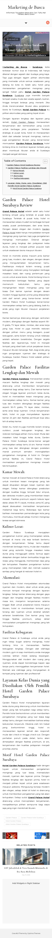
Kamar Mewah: (18, 171)
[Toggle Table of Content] (44, 161)
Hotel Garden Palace (13, 821)
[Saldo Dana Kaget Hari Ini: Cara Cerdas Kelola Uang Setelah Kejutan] (43, 835)
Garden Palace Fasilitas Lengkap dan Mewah (27, 168)
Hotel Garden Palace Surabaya (17, 824)
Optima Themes (33, 933)
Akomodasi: (18, 176)
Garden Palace (11, 818)
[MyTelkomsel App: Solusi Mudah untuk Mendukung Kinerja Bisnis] (8, 835)
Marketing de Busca (26, 7)
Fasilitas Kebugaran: (21, 178)
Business (12, 39)
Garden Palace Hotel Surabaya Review (23, 165)
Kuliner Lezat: (19, 173)
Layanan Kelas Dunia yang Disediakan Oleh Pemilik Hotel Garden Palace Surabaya (27, 184)
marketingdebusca (36, 55)
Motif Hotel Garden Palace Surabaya (27, 188)
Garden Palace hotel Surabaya (32, 818)
